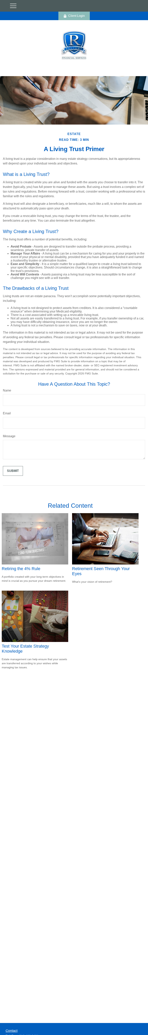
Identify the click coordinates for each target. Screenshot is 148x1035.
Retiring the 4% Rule (21, 568)
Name (7, 390)
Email (7, 413)
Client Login (76, 15)
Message (9, 436)
